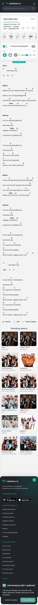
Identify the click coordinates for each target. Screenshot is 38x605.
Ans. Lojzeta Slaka (26, 454)
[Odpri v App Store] (24, 500)
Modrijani (5, 349)
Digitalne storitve (8, 521)
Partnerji (5, 536)
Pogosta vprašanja (9, 525)
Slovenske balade (8, 565)
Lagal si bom (24, 410)
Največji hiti (6, 554)
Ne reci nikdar (6, 431)
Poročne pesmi (7, 569)
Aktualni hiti (6, 550)
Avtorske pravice (8, 517)
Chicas (22, 433)
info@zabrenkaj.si (9, 494)
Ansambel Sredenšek (11, 22)
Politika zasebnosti (8, 509)
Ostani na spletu (11, 600)
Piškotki (4, 529)
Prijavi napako (31, 322)
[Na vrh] (34, 480)
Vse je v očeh (24, 347)
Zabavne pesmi (7, 561)
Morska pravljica (7, 452)
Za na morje (6, 546)
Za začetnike (6, 558)
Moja (3, 347)
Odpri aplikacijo (28, 600)
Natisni (7, 322)
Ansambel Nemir (26, 370)
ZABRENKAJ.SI (12, 481)
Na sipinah (23, 368)
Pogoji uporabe (7, 513)
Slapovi (4, 433)
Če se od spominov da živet (11, 410)
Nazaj (33, 19)
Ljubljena (23, 431)
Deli (18, 322)
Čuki (3, 412)
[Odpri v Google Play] (9, 500)
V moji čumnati (7, 368)
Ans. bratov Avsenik (8, 370)
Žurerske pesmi (7, 573)
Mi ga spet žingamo (8, 389)
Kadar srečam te (26, 452)
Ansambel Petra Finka (9, 454)
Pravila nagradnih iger (10, 533)
